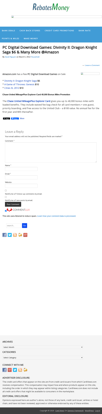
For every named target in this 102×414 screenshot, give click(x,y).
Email (8, 174)
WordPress (89, 410)
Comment (9, 141)
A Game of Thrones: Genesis (19, 84)
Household (35, 57)
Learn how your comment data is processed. (56, 216)
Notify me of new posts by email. (19, 200)
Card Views (59, 410)
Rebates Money (51, 7)
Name (8, 165)
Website (8, 182)
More (22, 119)
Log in (97, 410)
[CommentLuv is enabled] (18, 211)
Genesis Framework (76, 410)
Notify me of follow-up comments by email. (23, 194)
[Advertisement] (14, 291)
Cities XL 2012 (12, 87)
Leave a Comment (92, 65)
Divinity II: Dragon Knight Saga (20, 80)
